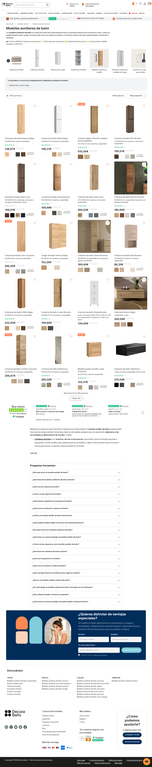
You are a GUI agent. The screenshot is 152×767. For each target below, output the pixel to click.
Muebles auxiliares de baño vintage (55, 689)
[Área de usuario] (145, 4)
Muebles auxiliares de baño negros (89, 686)
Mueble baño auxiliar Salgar (19, 85)
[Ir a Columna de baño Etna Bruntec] (130, 236)
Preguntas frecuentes (50, 722)
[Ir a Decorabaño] (20, 713)
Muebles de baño (23, 24)
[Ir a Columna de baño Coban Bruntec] (57, 293)
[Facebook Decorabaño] (7, 728)
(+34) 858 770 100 (132, 735)
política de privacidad (100, 655)
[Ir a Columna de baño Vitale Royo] (57, 349)
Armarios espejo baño (15, 683)
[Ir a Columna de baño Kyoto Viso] (94, 177)
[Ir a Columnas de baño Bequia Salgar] (21, 119)
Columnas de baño (14, 694)
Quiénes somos (48, 716)
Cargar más (76, 398)
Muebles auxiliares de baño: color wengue (92, 697)
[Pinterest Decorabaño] (21, 728)
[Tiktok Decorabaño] (25, 728)
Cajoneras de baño (14, 686)
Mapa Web (118, 763)
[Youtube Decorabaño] (16, 728)
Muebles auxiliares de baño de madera (91, 689)
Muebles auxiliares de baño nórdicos (55, 686)
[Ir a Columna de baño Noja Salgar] (57, 119)
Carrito (82, 722)
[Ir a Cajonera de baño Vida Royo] (130, 349)
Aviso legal (81, 760)
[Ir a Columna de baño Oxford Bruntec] (94, 236)
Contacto (46, 725)
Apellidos (114, 634)
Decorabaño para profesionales (54, 732)
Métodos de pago (83, 763)
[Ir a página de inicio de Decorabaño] (7, 5)
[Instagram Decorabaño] (11, 728)
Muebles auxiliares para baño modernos (56, 683)
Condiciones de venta (134, 760)
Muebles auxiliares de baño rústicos (55, 681)
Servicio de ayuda (132, 742)
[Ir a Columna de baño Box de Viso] (130, 119)
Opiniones (46, 719)
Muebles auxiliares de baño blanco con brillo (93, 683)
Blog (44, 728)
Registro (83, 719)
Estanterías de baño (14, 689)
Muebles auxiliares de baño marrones (90, 694)
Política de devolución (102, 763)
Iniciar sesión (84, 716)
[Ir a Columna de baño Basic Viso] (21, 177)
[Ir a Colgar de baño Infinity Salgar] (57, 236)
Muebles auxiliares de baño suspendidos (22, 681)
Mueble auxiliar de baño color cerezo (90, 691)
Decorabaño (10, 24)
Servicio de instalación (50, 735)
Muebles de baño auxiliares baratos (125, 681)
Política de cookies (115, 760)
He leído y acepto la (94, 655)
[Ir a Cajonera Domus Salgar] (130, 293)
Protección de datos (96, 760)
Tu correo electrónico (86, 645)
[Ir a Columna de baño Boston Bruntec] (130, 177)
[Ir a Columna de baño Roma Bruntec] (57, 177)
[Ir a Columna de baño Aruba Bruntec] (94, 293)
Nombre (81, 634)
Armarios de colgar (14, 691)
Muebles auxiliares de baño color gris (90, 681)
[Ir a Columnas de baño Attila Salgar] (21, 293)
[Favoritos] (140, 4)
